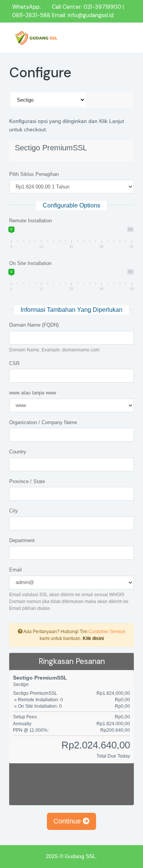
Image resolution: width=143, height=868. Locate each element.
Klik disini (93, 638)
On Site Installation (30, 263)
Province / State (27, 481)
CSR (14, 363)
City (13, 511)
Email (15, 570)
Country (17, 452)
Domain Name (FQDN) (34, 325)
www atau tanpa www (32, 393)
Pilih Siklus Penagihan (34, 174)
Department (22, 540)
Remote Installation (30, 220)
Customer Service (106, 631)
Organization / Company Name (43, 422)
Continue (68, 821)
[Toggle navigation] (121, 38)
